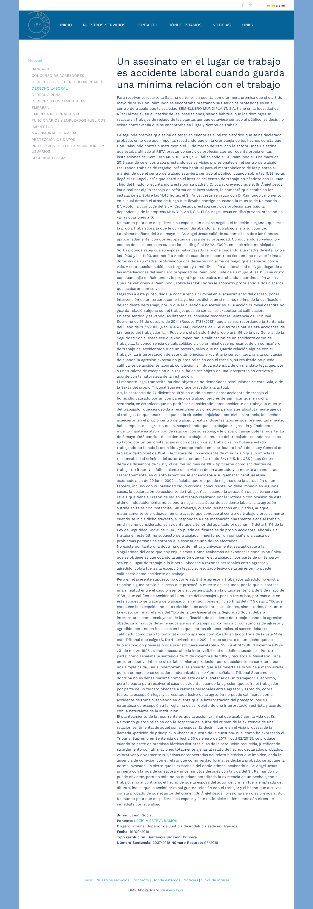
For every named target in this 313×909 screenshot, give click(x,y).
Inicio (66, 25)
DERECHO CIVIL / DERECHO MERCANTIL (68, 82)
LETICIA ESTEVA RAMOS (155, 820)
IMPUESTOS (42, 127)
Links (247, 25)
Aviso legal (175, 890)
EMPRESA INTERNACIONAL (56, 114)
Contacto (147, 25)
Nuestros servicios (104, 25)
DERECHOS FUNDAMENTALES (58, 101)
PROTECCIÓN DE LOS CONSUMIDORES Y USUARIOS (68, 149)
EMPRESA (40, 107)
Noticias (222, 25)
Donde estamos (166, 880)
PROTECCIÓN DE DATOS (53, 139)
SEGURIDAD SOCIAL (50, 158)
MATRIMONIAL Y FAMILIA (54, 133)
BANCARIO (41, 69)
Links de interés (215, 880)
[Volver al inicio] (39, 25)
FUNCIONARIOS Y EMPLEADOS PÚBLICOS (68, 120)
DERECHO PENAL (47, 95)
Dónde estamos (185, 25)
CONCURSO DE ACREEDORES (58, 75)
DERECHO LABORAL (50, 88)
